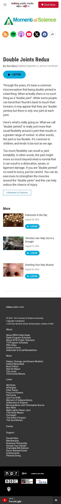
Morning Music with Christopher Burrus (25, 405)
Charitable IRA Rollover (17, 448)
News (9, 356)
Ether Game (12, 390)
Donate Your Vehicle (16, 446)
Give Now (49, 4)
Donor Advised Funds (16, 450)
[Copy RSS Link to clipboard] (5, 34)
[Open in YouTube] (29, 34)
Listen (9, 379)
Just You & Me (13, 398)
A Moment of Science (17, 192)
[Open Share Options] (52, 34)
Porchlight (11, 415)
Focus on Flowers (14, 393)
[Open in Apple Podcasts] (21, 34)
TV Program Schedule (17, 343)
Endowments (12, 453)
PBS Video (11, 345)
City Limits (11, 371)
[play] (5, 500)
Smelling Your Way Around (39, 264)
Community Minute (15, 374)
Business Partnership (16, 443)
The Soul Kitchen (14, 420)
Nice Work (11, 408)
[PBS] (24, 473)
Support (10, 432)
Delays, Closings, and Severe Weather (24, 361)
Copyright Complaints (15, 321)
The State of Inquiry (16, 418)
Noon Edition (12, 366)
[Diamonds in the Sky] (13, 220)
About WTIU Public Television (20, 340)
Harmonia (11, 395)
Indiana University (35, 318)
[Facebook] (44, 34)
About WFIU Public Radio (18, 335)
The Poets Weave (15, 413)
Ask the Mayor (13, 369)
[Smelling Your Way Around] (13, 270)
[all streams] (57, 500)
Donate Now (12, 438)
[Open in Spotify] (13, 34)
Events (9, 426)
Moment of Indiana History (19, 400)
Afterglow (11, 387)
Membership (12, 441)
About (9, 329)
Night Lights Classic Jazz (18, 410)
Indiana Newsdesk (15, 364)
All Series (10, 385)
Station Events (13, 348)
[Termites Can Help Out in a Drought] (13, 243)
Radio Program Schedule (18, 338)
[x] (37, 34)
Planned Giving (13, 455)
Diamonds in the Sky (36, 215)
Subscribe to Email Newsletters (21, 350)
